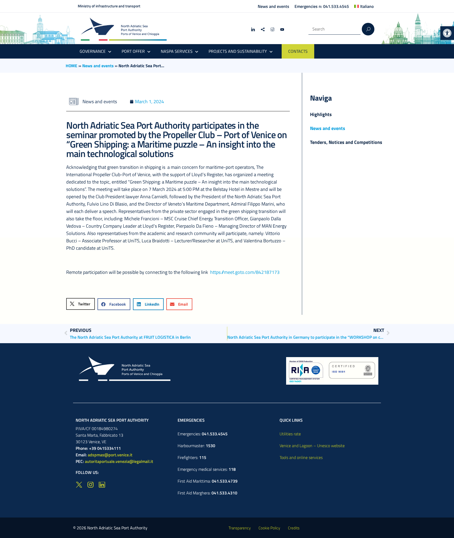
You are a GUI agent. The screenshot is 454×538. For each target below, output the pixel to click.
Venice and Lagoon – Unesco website (312, 445)
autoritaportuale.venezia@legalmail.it (119, 461)
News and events (273, 6)
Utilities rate (290, 434)
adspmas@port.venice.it (110, 455)
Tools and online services (301, 457)
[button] (447, 33)
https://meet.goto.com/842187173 (245, 272)
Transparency (240, 528)
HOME (71, 65)
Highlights (321, 114)
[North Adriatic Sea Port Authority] (124, 29)
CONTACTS (298, 51)
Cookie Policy (269, 528)
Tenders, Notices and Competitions (346, 142)
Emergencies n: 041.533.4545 (322, 6)
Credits (294, 528)
